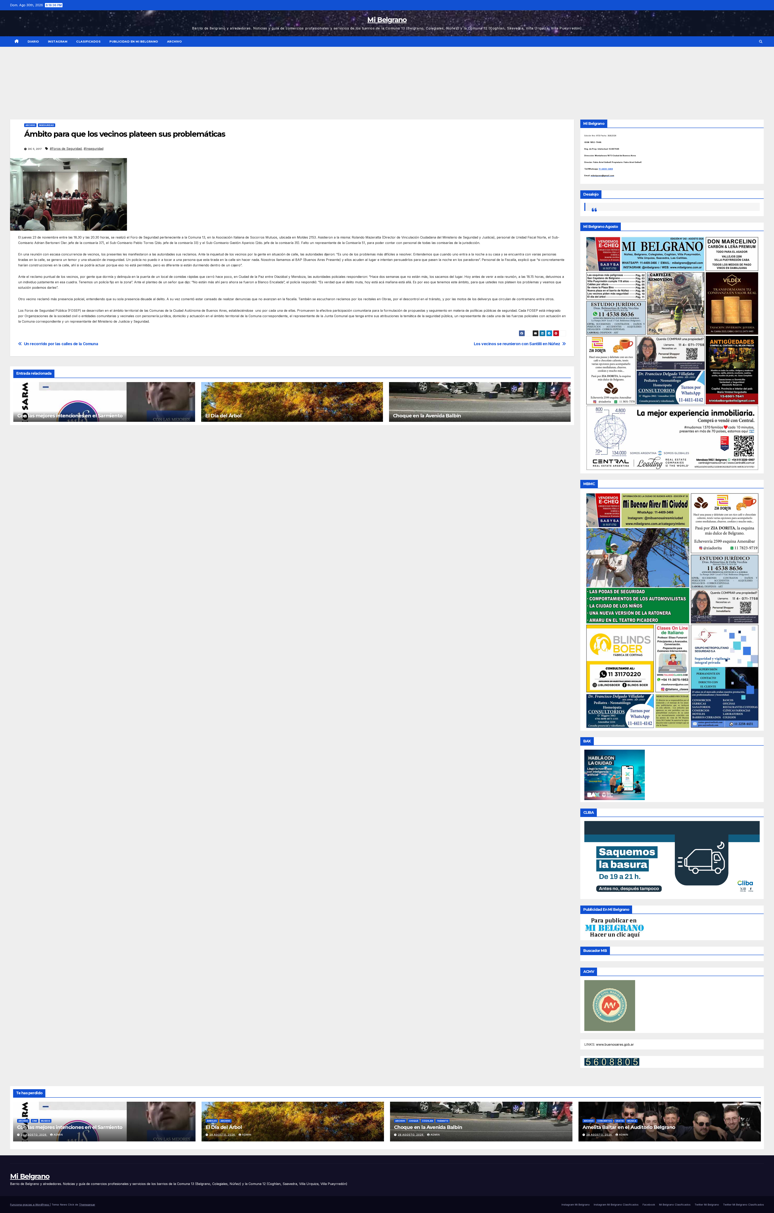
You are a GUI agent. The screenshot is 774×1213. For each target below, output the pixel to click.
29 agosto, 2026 (222, 1134)
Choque (413, 1121)
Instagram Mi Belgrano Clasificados (616, 1204)
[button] (760, 42)
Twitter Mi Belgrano (707, 1204)
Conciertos (604, 1121)
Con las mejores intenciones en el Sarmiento (69, 416)
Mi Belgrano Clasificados (675, 1204)
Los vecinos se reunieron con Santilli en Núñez (517, 344)
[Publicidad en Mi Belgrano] (614, 928)
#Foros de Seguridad (66, 149)
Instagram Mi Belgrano (576, 1204)
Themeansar (87, 1204)
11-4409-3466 (606, 169)
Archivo (174, 41)
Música (631, 1121)
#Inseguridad (93, 149)
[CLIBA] (672, 859)
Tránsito (442, 1121)
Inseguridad (46, 125)
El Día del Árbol (223, 416)
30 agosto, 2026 (34, 1134)
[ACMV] (609, 1005)
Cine (34, 1121)
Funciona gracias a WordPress (30, 1204)
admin (58, 1134)
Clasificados (88, 41)
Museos (45, 1121)
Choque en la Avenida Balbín (427, 416)
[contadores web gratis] (611, 1062)
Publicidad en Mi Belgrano (133, 41)
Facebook (649, 1204)
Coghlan (427, 1121)
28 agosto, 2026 (411, 1134)
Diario (33, 41)
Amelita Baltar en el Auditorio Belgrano (629, 1127)
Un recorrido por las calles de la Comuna (61, 344)
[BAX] (614, 774)
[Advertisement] (387, 77)
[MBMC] (672, 610)
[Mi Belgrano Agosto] (672, 353)
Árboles (212, 1121)
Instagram (58, 41)
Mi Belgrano (387, 20)
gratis (620, 1121)
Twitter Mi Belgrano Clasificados (743, 1204)
